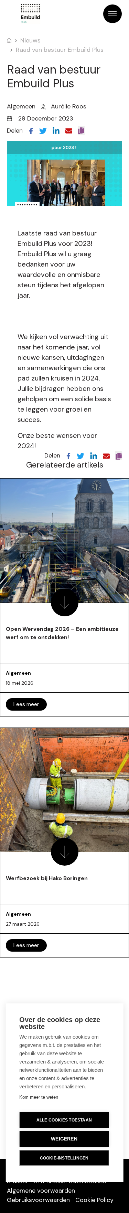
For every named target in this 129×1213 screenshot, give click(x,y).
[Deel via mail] (68, 130)
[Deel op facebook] (31, 130)
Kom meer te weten (38, 1097)
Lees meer (26, 704)
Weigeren (64, 1139)
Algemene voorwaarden (41, 1190)
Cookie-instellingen (64, 1158)
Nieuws (30, 40)
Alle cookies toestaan (64, 1120)
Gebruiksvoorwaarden (38, 1200)
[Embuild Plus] (30, 13)
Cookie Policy (94, 1200)
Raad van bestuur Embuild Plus (60, 50)
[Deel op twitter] (43, 130)
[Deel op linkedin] (56, 130)
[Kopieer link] (81, 130)
